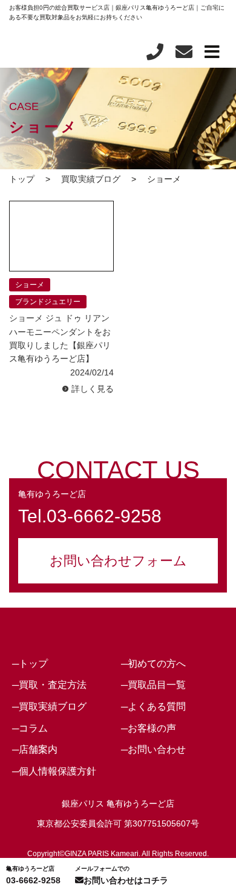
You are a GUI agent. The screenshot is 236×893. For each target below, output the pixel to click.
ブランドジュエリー (47, 301)
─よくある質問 (153, 706)
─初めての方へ (153, 663)
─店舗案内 (34, 749)
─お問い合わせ (153, 749)
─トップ (30, 663)
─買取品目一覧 (153, 685)
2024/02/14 (92, 372)
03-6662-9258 (33, 875)
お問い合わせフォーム (118, 560)
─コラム (30, 728)
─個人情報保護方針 (54, 771)
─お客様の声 (148, 728)
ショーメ (29, 285)
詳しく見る (92, 389)
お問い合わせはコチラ (121, 875)
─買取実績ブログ (49, 706)
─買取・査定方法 (49, 685)
